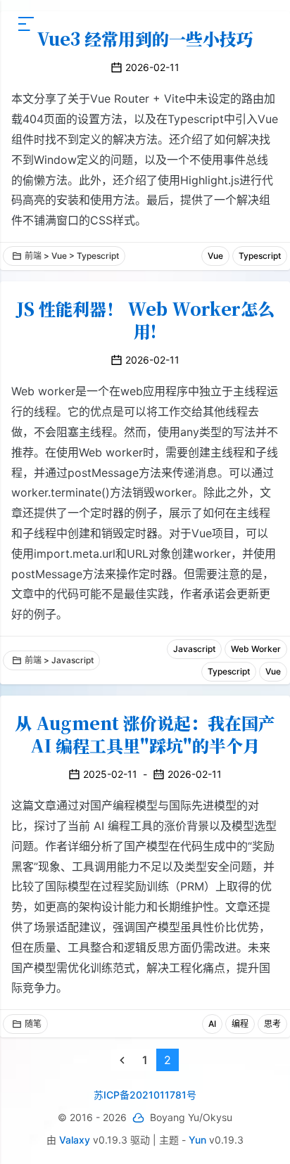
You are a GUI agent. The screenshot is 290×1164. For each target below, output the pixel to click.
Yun (197, 1140)
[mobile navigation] (26, 24)
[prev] (122, 1060)
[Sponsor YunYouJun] (138, 1118)
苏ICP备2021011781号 (145, 1095)
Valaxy (74, 1140)
